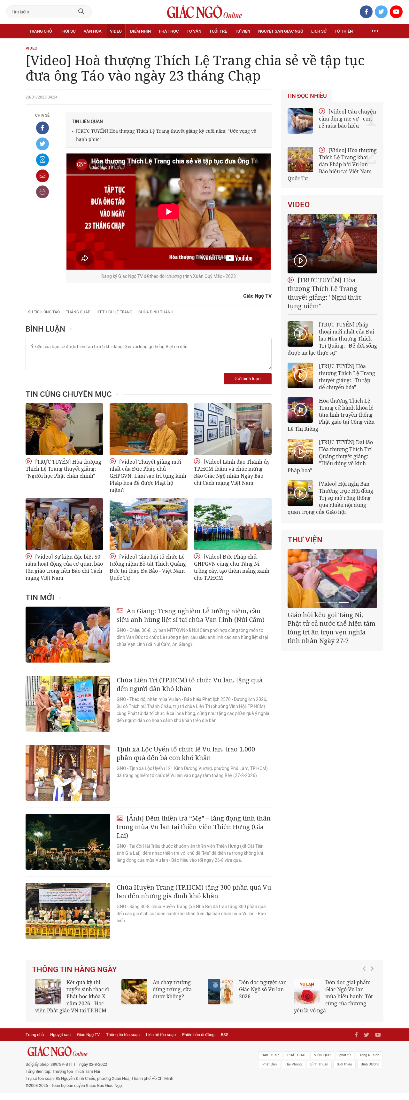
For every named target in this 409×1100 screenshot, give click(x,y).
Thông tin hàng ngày (74, 969)
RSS (224, 1034)
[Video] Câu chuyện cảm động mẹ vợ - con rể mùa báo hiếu (347, 118)
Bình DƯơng (370, 1064)
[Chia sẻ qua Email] (42, 175)
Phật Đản (269, 1064)
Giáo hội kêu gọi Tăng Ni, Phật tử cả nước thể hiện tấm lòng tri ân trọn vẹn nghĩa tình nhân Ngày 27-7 (331, 627)
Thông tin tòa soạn (123, 1034)
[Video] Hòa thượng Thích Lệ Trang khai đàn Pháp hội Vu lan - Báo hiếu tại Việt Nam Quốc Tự (332, 164)
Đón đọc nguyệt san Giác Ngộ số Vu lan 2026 (263, 989)
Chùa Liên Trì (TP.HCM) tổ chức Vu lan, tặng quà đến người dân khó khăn (190, 684)
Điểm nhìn (140, 31)
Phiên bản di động (198, 1034)
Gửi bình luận (248, 378)
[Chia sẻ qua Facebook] (42, 128)
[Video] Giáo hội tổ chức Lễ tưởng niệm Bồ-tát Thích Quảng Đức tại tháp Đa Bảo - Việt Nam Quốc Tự (148, 567)
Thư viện (305, 539)
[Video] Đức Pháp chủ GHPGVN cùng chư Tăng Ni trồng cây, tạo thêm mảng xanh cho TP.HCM (231, 567)
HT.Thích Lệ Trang (114, 312)
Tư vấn (194, 31)
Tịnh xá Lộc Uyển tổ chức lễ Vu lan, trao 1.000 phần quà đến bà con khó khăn (186, 753)
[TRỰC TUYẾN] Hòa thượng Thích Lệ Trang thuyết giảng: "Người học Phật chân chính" (63, 468)
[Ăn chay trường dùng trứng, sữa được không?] (134, 991)
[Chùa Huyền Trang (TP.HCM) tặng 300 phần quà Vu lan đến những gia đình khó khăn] (68, 911)
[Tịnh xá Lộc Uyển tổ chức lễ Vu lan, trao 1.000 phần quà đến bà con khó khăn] (68, 773)
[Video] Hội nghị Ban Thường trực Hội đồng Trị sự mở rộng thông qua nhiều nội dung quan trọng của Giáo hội (330, 497)
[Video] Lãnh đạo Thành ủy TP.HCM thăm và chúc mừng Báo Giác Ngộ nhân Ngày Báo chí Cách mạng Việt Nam (232, 472)
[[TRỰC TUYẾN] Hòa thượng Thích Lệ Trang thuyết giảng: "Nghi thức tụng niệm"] (332, 243)
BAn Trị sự (270, 1055)
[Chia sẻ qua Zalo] (42, 159)
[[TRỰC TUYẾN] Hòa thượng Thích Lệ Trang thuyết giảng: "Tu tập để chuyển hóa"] (300, 375)
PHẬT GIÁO (296, 1055)
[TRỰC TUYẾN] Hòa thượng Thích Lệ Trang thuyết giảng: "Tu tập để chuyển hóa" (347, 377)
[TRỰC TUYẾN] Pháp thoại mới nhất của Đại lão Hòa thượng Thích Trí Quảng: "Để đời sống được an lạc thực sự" (332, 338)
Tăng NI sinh (369, 1055)
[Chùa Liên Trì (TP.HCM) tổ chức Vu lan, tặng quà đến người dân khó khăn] (68, 704)
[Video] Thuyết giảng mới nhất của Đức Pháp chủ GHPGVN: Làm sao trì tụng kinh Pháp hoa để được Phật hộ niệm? (148, 475)
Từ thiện (344, 31)
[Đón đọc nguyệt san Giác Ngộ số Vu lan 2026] (220, 991)
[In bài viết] (42, 191)
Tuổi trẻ (218, 31)
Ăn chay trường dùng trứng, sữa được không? (172, 989)
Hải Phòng (293, 1064)
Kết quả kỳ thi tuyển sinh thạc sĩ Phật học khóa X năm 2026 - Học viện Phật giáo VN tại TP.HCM (72, 996)
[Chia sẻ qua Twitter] (42, 144)
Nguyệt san (60, 1034)
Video (116, 31)
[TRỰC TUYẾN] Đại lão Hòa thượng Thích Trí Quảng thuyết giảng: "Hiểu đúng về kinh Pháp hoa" (330, 456)
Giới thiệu (344, 1064)
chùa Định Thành (156, 312)
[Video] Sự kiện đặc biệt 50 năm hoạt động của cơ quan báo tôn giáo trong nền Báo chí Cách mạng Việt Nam (64, 567)
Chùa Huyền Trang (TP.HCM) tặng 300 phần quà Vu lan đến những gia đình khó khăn (194, 891)
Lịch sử (319, 31)
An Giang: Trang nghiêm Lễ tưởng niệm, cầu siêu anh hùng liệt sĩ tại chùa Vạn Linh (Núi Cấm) (191, 615)
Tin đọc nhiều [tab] (307, 95)
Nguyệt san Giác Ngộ (280, 31)
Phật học (169, 31)
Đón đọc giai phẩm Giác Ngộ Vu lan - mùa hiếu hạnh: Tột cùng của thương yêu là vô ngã (333, 996)
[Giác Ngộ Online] (133, 1051)
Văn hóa (93, 31)
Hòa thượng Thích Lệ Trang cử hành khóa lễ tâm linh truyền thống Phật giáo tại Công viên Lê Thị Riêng (331, 414)
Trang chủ (40, 31)
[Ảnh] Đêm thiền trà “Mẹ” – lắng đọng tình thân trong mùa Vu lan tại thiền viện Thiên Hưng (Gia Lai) (194, 827)
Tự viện (242, 31)
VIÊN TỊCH (322, 1055)
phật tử (345, 1055)
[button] (366, 993)
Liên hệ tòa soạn (161, 1034)
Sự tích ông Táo (44, 312)
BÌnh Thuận (319, 1064)
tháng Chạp (78, 312)
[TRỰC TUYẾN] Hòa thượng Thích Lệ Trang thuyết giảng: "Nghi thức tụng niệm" (325, 293)
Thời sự (68, 31)
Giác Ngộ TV (88, 1034)
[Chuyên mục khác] (374, 31)
